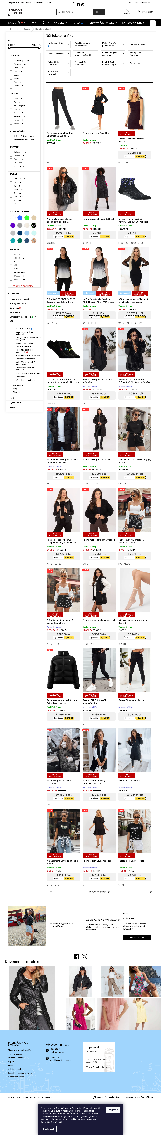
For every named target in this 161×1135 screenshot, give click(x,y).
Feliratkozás (137, 937)
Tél (18, 163)
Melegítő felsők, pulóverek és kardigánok (28, 338)
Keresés (99, 12)
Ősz (18, 159)
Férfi (11, 398)
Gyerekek (14, 402)
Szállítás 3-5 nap (24, 136)
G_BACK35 (140, 156)
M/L (17, 204)
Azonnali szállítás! (24, 140)
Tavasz (20, 156)
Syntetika (19, 116)
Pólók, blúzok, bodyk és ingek (29, 373)
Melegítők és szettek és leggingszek (26, 363)
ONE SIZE (21, 178)
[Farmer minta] (26, 240)
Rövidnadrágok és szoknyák (28, 355)
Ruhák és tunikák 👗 (24, 328)
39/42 (133, 243)
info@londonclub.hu (98, 1067)
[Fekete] (33, 225)
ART (17, 265)
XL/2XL (127, 564)
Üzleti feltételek (14, 1069)
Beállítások (48, 1129)
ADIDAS (19, 258)
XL (127, 163)
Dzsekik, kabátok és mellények (24, 333)
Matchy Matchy (16, 303)
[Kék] (19, 217)
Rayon (18, 124)
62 (151, 892)
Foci (17, 82)
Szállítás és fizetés (16, 1058)
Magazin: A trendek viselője (19, 2)
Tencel (18, 120)
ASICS (18, 269)
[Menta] (33, 233)
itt (61, 1122)
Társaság (20, 64)
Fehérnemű (20, 377)
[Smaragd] (19, 240)
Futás (18, 68)
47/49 (140, 243)
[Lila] (12, 225)
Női (11, 321)
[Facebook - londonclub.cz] (78, 4)
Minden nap (22, 60)
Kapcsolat (12, 1061)
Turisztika (20, 71)
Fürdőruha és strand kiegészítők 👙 (24, 351)
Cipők (15, 389)
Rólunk (11, 1065)
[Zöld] (26, 217)
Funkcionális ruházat (19, 299)
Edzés (18, 78)
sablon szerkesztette (137, 1097)
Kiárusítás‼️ (15, 308)
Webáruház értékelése (17, 1077)
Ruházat (17, 325)
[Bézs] (33, 217)
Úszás (18, 75)
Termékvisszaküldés (42, 2)
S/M (18, 197)
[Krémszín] (26, 225)
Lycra (18, 98)
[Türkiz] (12, 240)
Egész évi (20, 152)
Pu (17, 102)
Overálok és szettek (24, 343)
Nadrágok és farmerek (25, 359)
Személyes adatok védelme (20, 1073)
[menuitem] (17, 22)
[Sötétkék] (19, 233)
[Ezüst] (12, 233)
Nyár (19, 166)
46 (127, 243)
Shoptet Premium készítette (109, 1097)
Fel (51, 892)
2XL (141, 323)
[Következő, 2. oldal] (145, 892)
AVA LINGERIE (21, 272)
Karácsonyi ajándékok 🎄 (21, 317)
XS (17, 186)
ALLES (18, 261)
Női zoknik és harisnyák (26, 380)
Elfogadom (112, 1109)
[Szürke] (19, 225)
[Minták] (33, 240)
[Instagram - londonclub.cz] (82, 4)
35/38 (120, 243)
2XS (17, 182)
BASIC (19, 280)
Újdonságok (15, 312)
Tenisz (18, 86)
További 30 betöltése (99, 892)
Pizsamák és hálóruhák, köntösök (26, 369)
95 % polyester (22, 105)
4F (17, 254)
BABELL (19, 276)
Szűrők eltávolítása (23, 286)
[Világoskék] (26, 233)
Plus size (17, 392)
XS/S (18, 189)
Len (17, 109)
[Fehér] (12, 217)
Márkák (13, 407)
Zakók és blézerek (24, 346)
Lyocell (18, 113)
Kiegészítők (18, 385)
